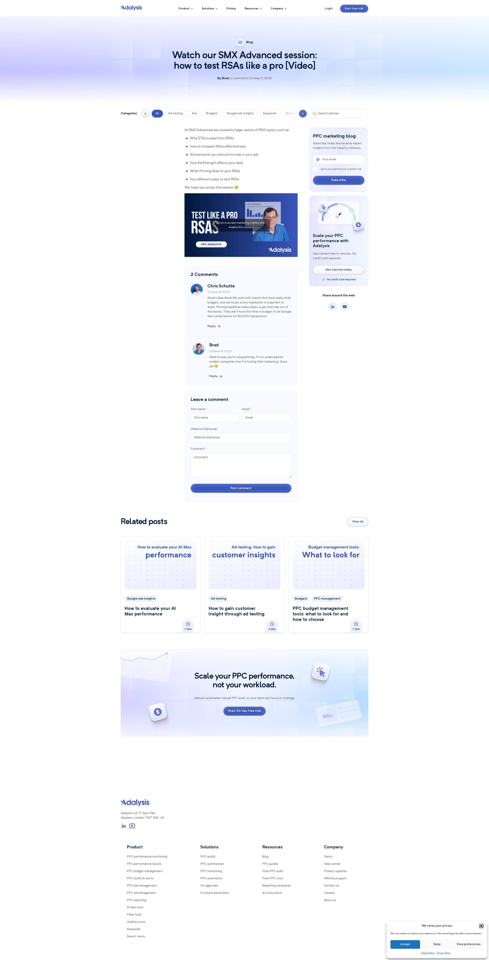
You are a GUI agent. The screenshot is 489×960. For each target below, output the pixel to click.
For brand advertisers (214, 893)
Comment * (198, 449)
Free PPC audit (272, 871)
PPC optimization (212, 864)
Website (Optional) (204, 429)
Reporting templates (276, 885)
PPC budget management (145, 871)
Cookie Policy (428, 953)
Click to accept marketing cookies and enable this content (241, 225)
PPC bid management (142, 885)
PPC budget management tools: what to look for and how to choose (320, 614)
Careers (329, 893)
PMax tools (134, 914)
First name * (199, 409)
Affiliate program (335, 878)
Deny (436, 944)
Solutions (208, 8)
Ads (194, 113)
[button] (481, 926)
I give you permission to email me (340, 169)
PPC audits (207, 856)
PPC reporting (136, 900)
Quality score (136, 922)
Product (184, 8)
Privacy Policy (444, 953)
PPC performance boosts (144, 864)
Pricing (231, 8)
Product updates (335, 871)
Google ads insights (240, 113)
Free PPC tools (272, 878)
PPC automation (211, 878)
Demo (328, 856)
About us (330, 900)
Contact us (331, 885)
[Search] (315, 113)
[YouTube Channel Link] (132, 826)
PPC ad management (141, 893)
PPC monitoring (211, 871)
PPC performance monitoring (147, 856)
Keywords (269, 113)
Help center (332, 864)
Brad (225, 78)
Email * (247, 409)
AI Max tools (135, 907)
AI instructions (272, 893)
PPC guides (270, 864)
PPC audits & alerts (140, 878)
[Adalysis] (131, 7)
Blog (265, 856)
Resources (251, 8)
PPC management (327, 598)
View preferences (468, 944)
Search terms (136, 936)
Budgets (212, 113)
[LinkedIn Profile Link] (124, 826)
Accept (405, 944)
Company (277, 8)
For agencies (209, 885)
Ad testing (175, 113)
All (157, 113)
